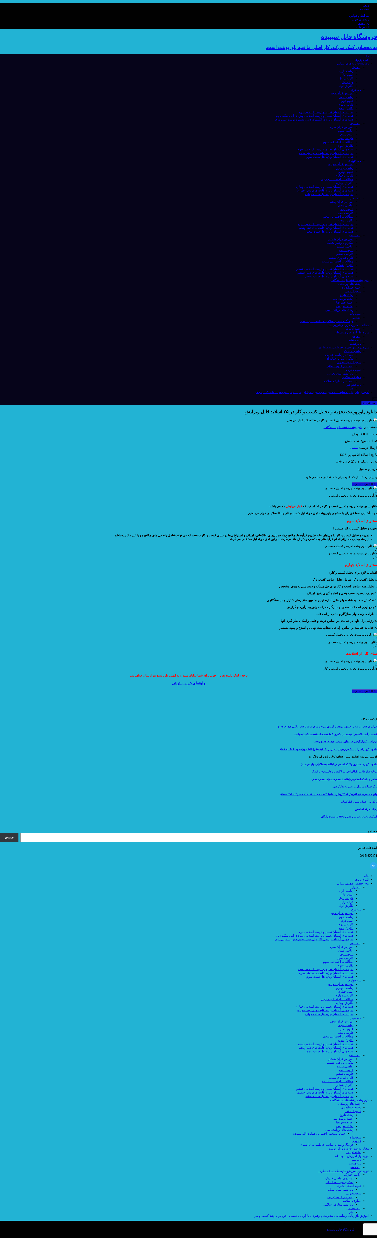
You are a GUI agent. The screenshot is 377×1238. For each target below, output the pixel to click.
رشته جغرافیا (344, 302)
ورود (366, 5)
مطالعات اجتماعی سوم (338, 142)
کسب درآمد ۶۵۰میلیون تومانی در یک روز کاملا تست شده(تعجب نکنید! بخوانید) (336, 734)
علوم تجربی (353, 369)
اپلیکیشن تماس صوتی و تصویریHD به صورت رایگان (349, 816)
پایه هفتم (355, 343)
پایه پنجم (355, 198)
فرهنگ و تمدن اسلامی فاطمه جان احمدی (326, 321)
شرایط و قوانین (359, 15)
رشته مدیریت (344, 306)
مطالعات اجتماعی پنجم (338, 216)
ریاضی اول (346, 71)
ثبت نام (364, 8)
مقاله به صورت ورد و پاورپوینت (349, 325)
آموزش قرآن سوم (341, 127)
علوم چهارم (345, 171)
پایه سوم (355, 123)
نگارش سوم (345, 145)
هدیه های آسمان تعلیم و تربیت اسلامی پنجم (325, 224)
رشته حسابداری (351, 287)
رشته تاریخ (346, 295)
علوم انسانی (353, 291)
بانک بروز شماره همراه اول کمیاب (359, 801)
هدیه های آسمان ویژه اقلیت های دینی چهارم (325, 190)
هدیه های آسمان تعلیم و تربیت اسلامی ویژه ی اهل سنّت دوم (314, 115)
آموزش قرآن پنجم (341, 201)
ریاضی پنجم (345, 205)
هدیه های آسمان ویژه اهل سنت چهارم (329, 194)
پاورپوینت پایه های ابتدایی (353, 63)
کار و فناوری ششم (341, 257)
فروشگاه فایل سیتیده (340, 1229)
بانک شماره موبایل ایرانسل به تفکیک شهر (354, 786)
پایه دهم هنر (353, 384)
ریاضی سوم (345, 130)
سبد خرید (369, 402)
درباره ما (363, 23)
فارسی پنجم (345, 212)
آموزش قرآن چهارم (340, 164)
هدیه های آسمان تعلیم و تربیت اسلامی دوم (326, 112)
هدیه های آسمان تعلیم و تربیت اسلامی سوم (325, 149)
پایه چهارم (354, 160)
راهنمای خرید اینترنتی (188, 683)
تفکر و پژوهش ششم (340, 242)
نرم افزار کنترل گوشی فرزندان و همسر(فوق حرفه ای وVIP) (345, 741)
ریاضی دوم (346, 97)
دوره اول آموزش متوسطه (352, 332)
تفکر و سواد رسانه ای (339, 358)
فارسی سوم (345, 138)
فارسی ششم (344, 254)
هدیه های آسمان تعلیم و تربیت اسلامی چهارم (324, 186)
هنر (351, 388)
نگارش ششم (344, 265)
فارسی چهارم (344, 175)
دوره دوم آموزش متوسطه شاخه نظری (343, 347)
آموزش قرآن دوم (342, 93)
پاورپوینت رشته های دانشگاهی (349, 280)
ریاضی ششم (345, 246)
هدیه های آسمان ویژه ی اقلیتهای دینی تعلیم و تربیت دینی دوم (314, 119)
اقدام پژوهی (361, 59)
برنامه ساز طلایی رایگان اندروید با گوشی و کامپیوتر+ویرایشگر (344, 771)
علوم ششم (346, 250)
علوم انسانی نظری (349, 362)
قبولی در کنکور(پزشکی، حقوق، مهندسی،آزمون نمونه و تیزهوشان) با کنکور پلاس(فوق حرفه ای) (327, 726)
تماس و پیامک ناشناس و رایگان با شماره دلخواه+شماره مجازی (344, 779)
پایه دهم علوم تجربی (340, 373)
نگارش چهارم (344, 183)
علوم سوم (346, 134)
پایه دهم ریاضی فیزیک (339, 354)
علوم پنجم (346, 209)
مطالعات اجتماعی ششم (337, 261)
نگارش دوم (346, 108)
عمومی (356, 317)
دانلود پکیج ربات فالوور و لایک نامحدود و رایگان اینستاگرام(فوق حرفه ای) (339, 764)
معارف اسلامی (351, 377)
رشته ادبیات (353, 328)
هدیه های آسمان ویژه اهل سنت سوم (329, 156)
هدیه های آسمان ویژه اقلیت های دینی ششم (325, 272)
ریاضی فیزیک (352, 351)
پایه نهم (356, 336)
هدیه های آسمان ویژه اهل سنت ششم (329, 276)
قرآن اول (347, 82)
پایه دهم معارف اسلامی (338, 381)
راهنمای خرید (360, 19)
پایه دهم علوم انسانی (340, 366)
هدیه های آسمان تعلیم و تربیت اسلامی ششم (324, 269)
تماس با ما (362, 27)
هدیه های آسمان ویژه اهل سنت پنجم (330, 231)
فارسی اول (346, 78)
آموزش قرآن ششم (340, 239)
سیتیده (354, 447)
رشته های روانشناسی (339, 310)
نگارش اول (346, 85)
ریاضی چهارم (344, 168)
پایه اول (356, 67)
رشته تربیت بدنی (342, 298)
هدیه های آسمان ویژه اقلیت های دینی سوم (326, 153)
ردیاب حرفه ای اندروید (365, 809)
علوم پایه (355, 313)
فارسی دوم (346, 104)
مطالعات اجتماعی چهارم (337, 179)
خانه (366, 56)
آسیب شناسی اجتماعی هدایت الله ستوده (319, 1133)
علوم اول (347, 74)
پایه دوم (356, 89)
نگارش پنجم (345, 220)
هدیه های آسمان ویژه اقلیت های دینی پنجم (326, 227)
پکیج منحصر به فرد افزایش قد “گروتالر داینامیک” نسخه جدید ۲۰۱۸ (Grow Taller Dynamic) (328, 794)
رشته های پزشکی (349, 283)
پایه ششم (355, 235)
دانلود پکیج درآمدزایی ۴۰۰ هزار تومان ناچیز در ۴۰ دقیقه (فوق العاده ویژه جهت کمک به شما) (328, 749)
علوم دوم (347, 100)
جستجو (372, 831)
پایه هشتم (355, 339)
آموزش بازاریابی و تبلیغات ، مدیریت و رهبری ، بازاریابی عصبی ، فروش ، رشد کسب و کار (311, 392)
